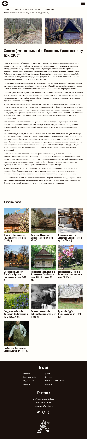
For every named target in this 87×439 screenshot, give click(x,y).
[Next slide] (83, 31)
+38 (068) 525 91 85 (43, 402)
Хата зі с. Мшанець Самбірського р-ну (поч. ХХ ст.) (42, 237)
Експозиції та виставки (33, 9)
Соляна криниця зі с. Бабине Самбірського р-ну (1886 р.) (43, 313)
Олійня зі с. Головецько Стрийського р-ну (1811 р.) (16, 349)
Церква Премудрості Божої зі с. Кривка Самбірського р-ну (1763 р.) (15, 275)
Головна (7, 9)
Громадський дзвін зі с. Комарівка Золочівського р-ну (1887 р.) (70, 274)
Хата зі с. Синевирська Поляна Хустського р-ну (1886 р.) (15, 237)
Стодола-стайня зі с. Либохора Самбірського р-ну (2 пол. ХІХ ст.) (16, 313)
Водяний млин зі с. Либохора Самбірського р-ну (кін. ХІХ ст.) (70, 237)
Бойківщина (50, 9)
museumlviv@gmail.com (43, 406)
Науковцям (17, 9)
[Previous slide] (4, 31)
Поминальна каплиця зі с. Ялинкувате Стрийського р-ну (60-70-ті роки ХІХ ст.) (43, 275)
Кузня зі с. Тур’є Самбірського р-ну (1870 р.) (69, 313)
